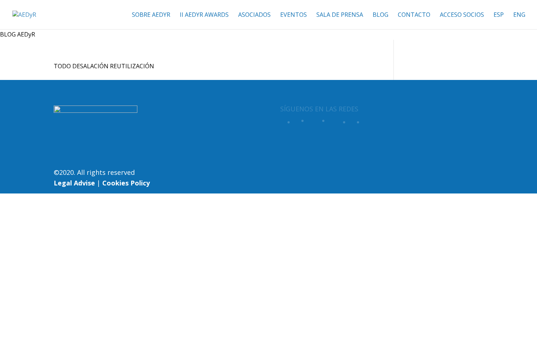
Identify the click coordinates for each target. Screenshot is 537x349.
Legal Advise (74, 183)
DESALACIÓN (90, 66)
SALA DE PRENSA (339, 15)
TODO (62, 66)
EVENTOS (293, 15)
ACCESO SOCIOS (462, 15)
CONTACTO (414, 15)
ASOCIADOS (254, 15)
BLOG (380, 15)
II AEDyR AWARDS (204, 15)
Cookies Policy (126, 183)
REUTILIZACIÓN (132, 66)
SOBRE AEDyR (151, 15)
